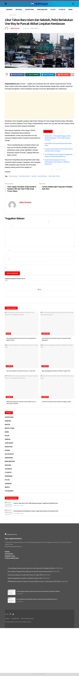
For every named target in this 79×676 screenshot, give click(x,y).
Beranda (9, 9)
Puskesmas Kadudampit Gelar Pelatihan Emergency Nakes (56, 401)
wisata (7, 487)
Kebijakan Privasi (10, 556)
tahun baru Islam (54, 176)
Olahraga (9, 366)
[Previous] (57, 169)
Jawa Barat (45, 333)
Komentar (8, 226)
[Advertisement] (39, 105)
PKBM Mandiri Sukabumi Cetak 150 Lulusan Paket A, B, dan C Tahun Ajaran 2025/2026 (34, 581)
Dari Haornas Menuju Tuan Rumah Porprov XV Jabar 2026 (20, 371)
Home (6, 15)
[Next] (60, 169)
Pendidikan (8, 476)
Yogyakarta (9, 491)
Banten (7, 424)
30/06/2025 (26, 28)
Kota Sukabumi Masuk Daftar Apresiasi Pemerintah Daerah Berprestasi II (30, 571)
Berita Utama (13, 15)
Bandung (8, 421)
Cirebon (7, 439)
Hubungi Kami (9, 554)
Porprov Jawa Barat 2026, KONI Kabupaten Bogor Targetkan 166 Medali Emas (35, 503)
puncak (34, 176)
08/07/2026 (17, 505)
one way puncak (24, 176)
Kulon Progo (9, 454)
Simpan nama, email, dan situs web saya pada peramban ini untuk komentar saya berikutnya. (35, 268)
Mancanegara (42, 9)
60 (22, 505)
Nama (7, 250)
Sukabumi (45, 366)
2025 (19, 622)
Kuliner (7, 450)
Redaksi (7, 551)
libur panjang (13, 176)
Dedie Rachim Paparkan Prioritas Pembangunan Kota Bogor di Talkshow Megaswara (57, 162)
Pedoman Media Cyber (12, 558)
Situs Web (44, 259)
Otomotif (61, 9)
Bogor (8, 333)
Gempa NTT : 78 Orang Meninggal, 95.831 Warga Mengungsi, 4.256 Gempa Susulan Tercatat (58, 138)
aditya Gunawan (15, 28)
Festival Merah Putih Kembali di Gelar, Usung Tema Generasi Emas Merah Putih (35, 511)
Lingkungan (9, 458)
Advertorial (29, 9)
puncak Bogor (42, 176)
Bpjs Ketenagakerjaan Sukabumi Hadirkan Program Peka (56, 371)
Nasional (19, 9)
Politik (53, 9)
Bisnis (70, 9)
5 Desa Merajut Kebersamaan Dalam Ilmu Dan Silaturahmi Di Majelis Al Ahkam (31, 568)
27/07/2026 (17, 513)
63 (22, 513)
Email (7, 259)
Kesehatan (8, 447)
